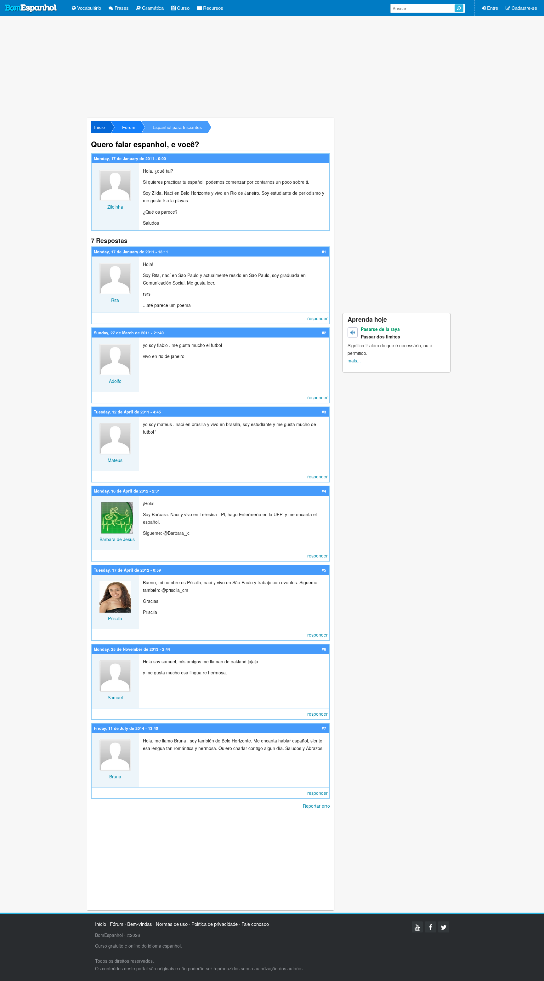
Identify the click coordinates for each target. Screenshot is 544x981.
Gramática (152, 7)
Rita (115, 300)
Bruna (115, 776)
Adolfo (115, 381)
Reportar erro (316, 806)
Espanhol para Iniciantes (177, 127)
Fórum (128, 127)
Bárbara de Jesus (117, 539)
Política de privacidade (214, 923)
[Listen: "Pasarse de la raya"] (353, 332)
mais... (354, 360)
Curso (183, 7)
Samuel (115, 697)
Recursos (212, 7)
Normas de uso (172, 923)
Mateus (115, 460)
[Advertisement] (272, 66)
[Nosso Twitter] (443, 926)
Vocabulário (88, 7)
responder (317, 318)
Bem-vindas (139, 923)
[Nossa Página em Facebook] (430, 926)
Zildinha (115, 207)
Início (99, 127)
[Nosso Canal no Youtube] (417, 926)
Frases (121, 7)
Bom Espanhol (31, 8)
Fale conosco (255, 923)
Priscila (115, 618)
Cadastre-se (523, 7)
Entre (492, 7)
